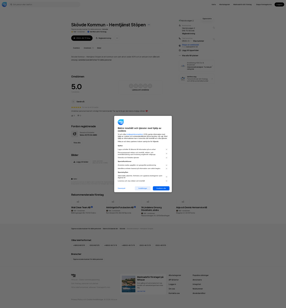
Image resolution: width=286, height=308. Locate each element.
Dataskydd (121, 188)
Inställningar (142, 188)
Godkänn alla (161, 188)
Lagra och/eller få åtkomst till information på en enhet (137, 149)
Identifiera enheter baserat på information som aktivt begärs (139, 168)
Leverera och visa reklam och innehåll (131, 181)
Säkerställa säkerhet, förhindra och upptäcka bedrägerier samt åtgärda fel (140, 177)
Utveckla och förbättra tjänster (128, 158)
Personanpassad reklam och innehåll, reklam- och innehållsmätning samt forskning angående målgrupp (136, 153)
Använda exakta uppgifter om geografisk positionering (137, 165)
